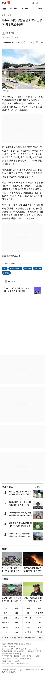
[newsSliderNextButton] (41, 487)
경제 (28, 608)
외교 (16, 613)
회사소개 (5, 638)
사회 (16, 608)
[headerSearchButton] (33, 2)
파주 (4, 268)
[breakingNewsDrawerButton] (37, 2)
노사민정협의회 (15, 268)
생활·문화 (5, 623)
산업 (5, 618)
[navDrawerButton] (41, 3)
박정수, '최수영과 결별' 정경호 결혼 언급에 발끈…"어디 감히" (20, 494)
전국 (3, 15)
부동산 (17, 618)
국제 (39, 608)
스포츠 (5, 579)
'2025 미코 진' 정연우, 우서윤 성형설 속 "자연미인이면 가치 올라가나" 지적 (20, 515)
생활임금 (27, 268)
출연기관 (6, 273)
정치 (5, 608)
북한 (28, 613)
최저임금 (37, 268)
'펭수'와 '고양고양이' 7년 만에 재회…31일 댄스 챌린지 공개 (17, 289)
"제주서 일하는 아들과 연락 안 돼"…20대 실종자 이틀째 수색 (20, 536)
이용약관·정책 (30, 638)
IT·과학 (28, 618)
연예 (4, 549)
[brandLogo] (6, 2)
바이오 (39, 618)
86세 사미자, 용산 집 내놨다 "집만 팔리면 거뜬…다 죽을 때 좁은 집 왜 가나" (20, 505)
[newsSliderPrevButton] (35, 487)
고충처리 (40, 638)
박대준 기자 (9, 33)
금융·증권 (39, 613)
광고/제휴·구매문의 (16, 638)
